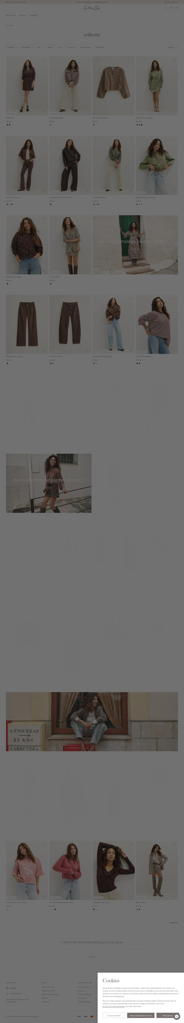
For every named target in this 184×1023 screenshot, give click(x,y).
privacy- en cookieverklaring (113, 1006)
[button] (176, 1016)
